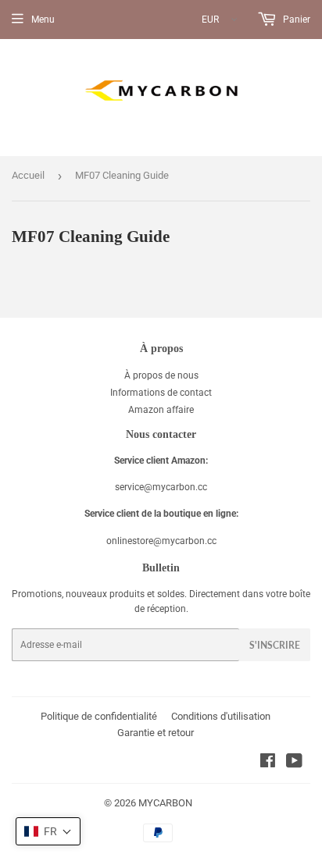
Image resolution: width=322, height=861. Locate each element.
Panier (295, 19)
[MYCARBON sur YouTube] (294, 763)
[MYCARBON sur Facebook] (267, 763)
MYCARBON (165, 803)
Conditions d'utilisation (220, 716)
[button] (48, 831)
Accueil (28, 175)
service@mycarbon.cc (161, 487)
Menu (43, 19)
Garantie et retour (155, 732)
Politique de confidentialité (99, 716)
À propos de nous (161, 375)
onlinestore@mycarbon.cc (161, 540)
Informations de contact (161, 392)
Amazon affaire (161, 409)
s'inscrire (274, 645)
